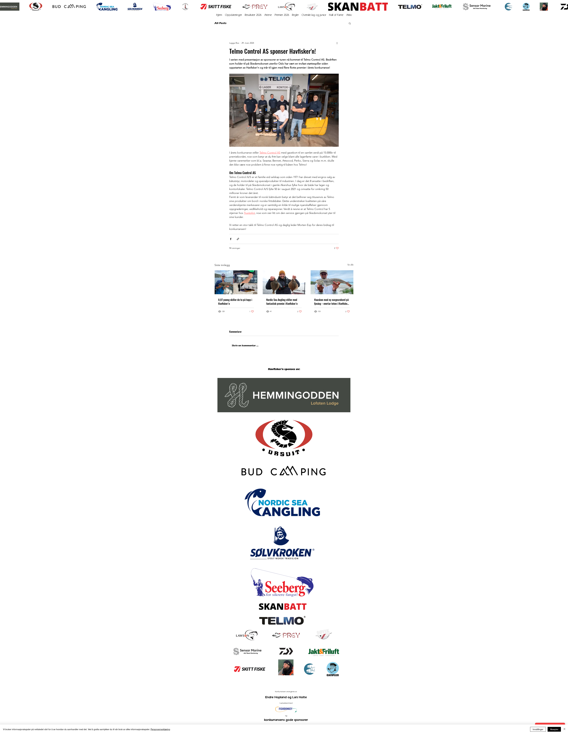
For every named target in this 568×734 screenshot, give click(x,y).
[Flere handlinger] (337, 43)
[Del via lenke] (238, 239)
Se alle (350, 264)
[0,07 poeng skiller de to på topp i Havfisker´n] (236, 282)
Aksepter (554, 729)
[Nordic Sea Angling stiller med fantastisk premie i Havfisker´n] (284, 282)
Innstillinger (538, 729)
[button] (349, 15)
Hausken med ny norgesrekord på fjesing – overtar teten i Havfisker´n (331, 301)
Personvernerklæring (160, 729)
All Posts (220, 23)
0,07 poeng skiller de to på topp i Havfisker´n (235, 301)
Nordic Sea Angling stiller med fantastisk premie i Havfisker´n (282, 301)
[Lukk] (564, 729)
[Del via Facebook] (230, 239)
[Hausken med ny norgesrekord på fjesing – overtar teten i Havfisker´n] (332, 282)
